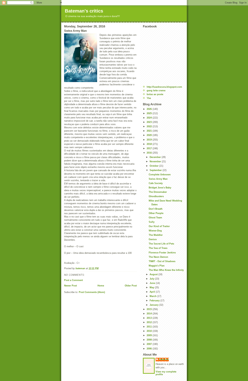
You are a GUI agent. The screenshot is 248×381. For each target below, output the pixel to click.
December (156, 157)
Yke (149, 98)
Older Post (131, 285)
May (152, 287)
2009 (150, 335)
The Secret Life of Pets (161, 243)
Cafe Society (156, 183)
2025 (150, 113)
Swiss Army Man (158, 179)
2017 (150, 148)
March (153, 296)
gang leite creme (156, 90)
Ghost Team (155, 217)
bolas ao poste (155, 94)
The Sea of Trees (158, 248)
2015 (150, 309)
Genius (153, 239)
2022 (150, 126)
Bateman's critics (84, 11)
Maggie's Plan (156, 265)
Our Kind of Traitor (159, 226)
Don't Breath (155, 208)
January (154, 304)
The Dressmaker (158, 192)
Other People (156, 213)
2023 (150, 122)
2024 (150, 117)
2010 (150, 331)
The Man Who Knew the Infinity (166, 270)
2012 (150, 322)
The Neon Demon (158, 257)
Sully (152, 222)
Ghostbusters (156, 196)
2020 (150, 135)
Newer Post (70, 285)
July (152, 278)
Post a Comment (73, 280)
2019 (150, 139)
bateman (164, 359)
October (154, 165)
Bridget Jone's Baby (160, 187)
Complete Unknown (160, 174)
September (156, 170)
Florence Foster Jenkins (162, 252)
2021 (150, 130)
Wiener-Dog (155, 230)
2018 (150, 144)
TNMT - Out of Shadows (162, 261)
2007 (150, 344)
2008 (150, 339)
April (153, 291)
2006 (150, 348)
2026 (150, 109)
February (155, 300)
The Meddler (156, 235)
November (156, 161)
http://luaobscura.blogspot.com (164, 86)
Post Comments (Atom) (92, 292)
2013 (150, 318)
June (153, 283)
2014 (150, 313)
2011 (150, 326)
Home (100, 285)
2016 (150, 152)
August (154, 274)
